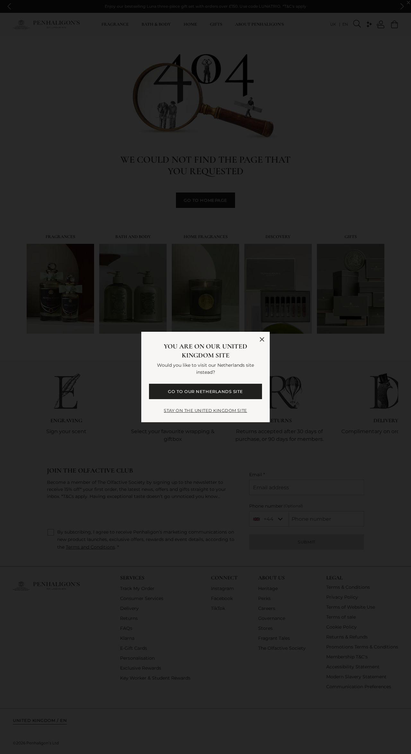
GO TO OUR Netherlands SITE (205, 391)
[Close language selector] (262, 339)
